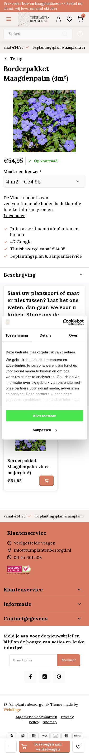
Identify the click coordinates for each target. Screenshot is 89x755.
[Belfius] (77, 735)
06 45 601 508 (28, 557)
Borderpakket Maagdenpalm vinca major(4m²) (28, 466)
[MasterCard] (34, 735)
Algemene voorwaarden (36, 717)
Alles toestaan (44, 416)
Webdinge (12, 709)
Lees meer (14, 215)
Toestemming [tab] (16, 335)
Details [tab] (45, 335)
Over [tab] (73, 335)
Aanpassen (42, 430)
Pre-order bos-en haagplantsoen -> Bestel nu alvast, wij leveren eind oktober (43, 6)
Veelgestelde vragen (34, 543)
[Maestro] (66, 735)
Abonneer (68, 660)
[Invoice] (12, 735)
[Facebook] (30, 677)
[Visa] (45, 735)
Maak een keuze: (23, 171)
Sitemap (50, 722)
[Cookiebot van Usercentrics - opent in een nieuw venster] (63, 322)
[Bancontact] (56, 735)
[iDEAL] (23, 735)
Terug (16, 58)
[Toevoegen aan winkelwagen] (46, 481)
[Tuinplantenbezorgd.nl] (34, 19)
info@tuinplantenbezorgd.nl (42, 550)
